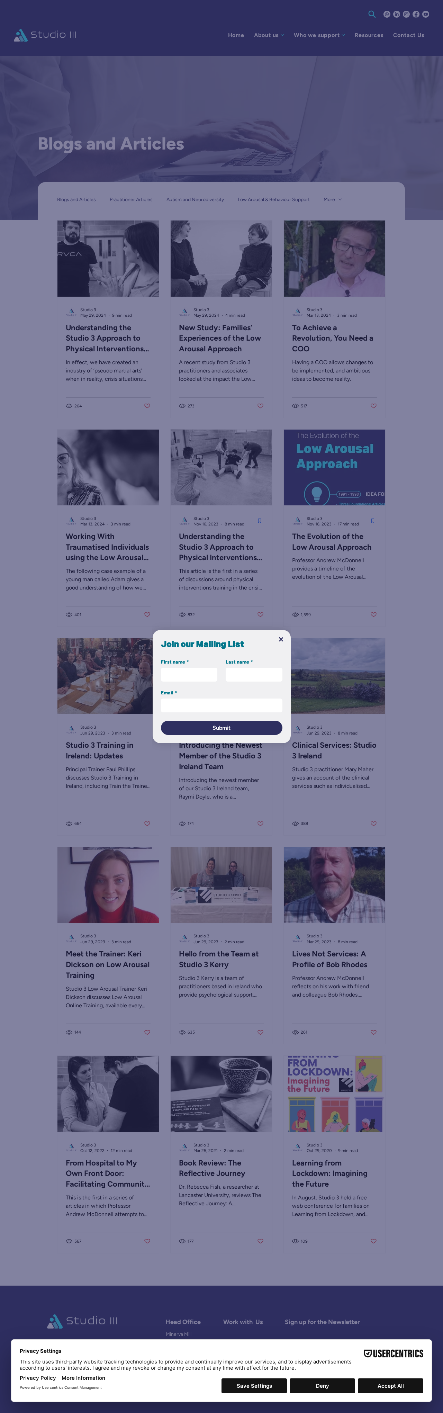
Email (169, 693)
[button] (281, 639)
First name (175, 662)
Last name (239, 662)
